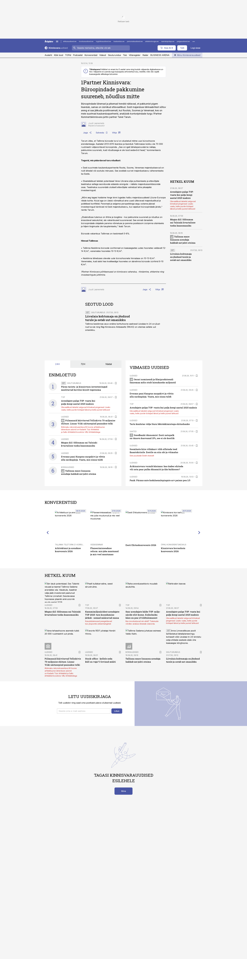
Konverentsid (91, 55)
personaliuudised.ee (135, 41)
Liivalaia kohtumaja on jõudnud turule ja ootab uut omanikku (107, 318)
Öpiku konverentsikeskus (173, 544)
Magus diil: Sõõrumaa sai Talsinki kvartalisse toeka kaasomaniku (182, 222)
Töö (125, 55)
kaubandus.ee (119, 41)
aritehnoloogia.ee (152, 41)
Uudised (65, 417)
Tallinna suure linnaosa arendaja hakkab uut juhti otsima (182, 239)
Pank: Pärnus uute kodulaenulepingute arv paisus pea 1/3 (160, 480)
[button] (83, 711)
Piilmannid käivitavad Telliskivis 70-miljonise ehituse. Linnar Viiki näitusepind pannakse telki (63, 661)
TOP (63, 397)
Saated (133, 431)
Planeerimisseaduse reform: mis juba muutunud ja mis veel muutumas (104, 551)
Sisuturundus (114, 55)
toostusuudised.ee (86, 41)
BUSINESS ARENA (159, 55)
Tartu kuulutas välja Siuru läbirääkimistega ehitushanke (160, 424)
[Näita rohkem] (193, 41)
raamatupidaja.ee (167, 41)
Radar (145, 55)
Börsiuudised (67, 467)
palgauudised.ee (183, 41)
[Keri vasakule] (48, 532)
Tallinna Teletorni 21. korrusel (70, 544)
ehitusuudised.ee (69, 41)
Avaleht (48, 55)
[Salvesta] (115, 383)
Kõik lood (58, 55)
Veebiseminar (96, 544)
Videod (102, 55)
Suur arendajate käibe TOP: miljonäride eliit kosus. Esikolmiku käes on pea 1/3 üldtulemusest (143, 614)
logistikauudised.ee (103, 41)
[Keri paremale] (199, 532)
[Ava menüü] (57, 41)
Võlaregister (134, 55)
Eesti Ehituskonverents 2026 (141, 545)
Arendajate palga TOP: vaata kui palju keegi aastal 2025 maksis (181, 194)
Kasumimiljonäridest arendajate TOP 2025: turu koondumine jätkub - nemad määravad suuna (102, 614)
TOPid (68, 55)
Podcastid (77, 55)
